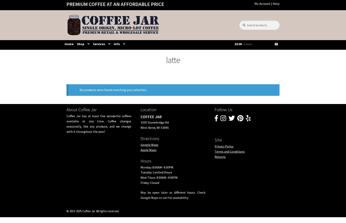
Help (276, 4)
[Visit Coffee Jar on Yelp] (248, 119)
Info (117, 44)
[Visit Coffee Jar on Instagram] (223, 119)
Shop (80, 44)
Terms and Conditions (230, 152)
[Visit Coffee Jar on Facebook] (216, 119)
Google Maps (149, 145)
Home (69, 44)
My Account (262, 4)
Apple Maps (148, 150)
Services (99, 44)
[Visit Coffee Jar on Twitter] (231, 119)
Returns (220, 157)
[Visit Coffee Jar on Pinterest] (240, 119)
